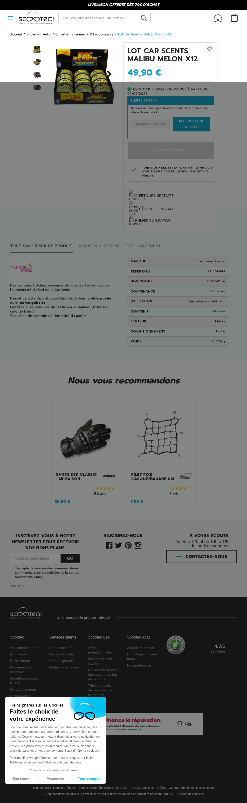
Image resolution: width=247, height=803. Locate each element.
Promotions (18, 654)
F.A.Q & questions (142, 787)
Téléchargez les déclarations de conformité (100, 690)
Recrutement (20, 661)
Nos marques (20, 696)
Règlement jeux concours (197, 787)
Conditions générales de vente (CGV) (103, 787)
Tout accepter (89, 779)
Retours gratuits (61, 661)
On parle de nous (23, 689)
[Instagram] (138, 545)
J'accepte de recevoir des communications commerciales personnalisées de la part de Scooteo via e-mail (47, 572)
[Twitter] (118, 545)
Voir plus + (18, 586)
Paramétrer (55, 779)
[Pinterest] (128, 545)
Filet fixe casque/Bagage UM (152, 476)
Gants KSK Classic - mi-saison (76, 476)
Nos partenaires (139, 665)
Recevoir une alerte (191, 124)
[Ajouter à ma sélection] (206, 51)
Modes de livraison (63, 667)
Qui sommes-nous (24, 648)
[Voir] (86, 434)
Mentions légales (64, 787)
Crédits (161, 787)
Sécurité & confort (140, 648)
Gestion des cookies (190, 794)
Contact (174, 787)
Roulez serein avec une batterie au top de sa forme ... (102, 674)
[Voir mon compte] (218, 18)
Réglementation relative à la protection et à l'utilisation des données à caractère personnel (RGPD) (109, 794)
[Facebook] (109, 545)
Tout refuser (22, 779)
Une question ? (60, 648)
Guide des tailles (62, 654)
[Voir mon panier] (234, 18)
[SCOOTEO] (37, 17)
